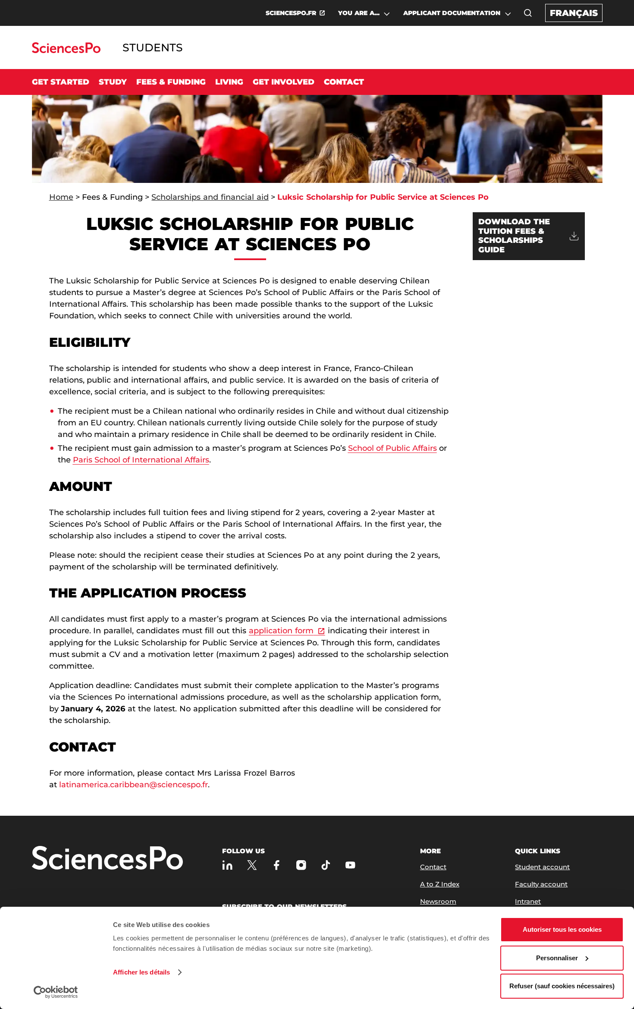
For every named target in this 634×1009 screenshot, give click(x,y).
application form (281, 630)
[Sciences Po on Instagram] (301, 865)
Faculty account (541, 884)
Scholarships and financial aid (210, 197)
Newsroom (438, 901)
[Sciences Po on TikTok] (325, 865)
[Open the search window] (528, 13)
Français (574, 13)
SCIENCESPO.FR (291, 13)
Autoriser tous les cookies (562, 929)
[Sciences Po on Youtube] (350, 865)
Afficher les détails (141, 972)
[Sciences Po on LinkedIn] (227, 865)
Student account (542, 867)
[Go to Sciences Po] (66, 51)
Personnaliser (557, 958)
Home (61, 197)
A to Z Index (439, 884)
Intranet (528, 901)
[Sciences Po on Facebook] (276, 865)
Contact (344, 82)
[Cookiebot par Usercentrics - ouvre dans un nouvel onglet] (56, 992)
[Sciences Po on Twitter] (252, 865)
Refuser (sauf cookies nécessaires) (562, 986)
